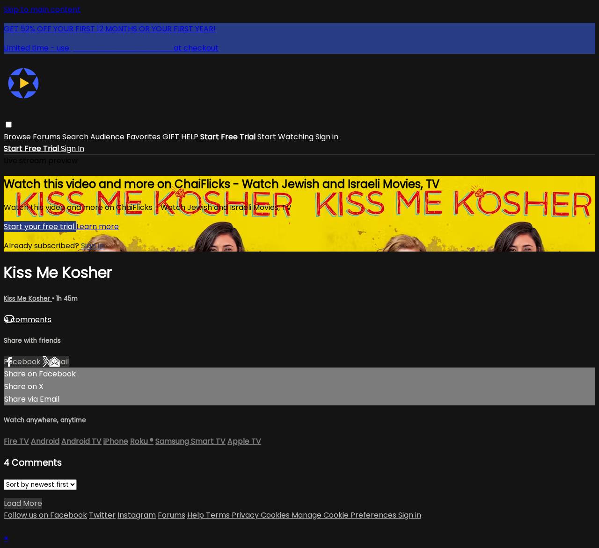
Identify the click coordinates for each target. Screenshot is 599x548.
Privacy (246, 515)
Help (196, 515)
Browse (18, 136)
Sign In (72, 148)
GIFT (170, 136)
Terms (219, 515)
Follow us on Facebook (45, 515)
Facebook (23, 361)
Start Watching (286, 136)
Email (59, 361)
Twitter (102, 515)
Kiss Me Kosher (28, 298)
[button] (9, 125)
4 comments (27, 319)
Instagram (136, 515)
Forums (47, 136)
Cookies (276, 515)
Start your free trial (40, 226)
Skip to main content (42, 9)
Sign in (326, 136)
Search (76, 136)
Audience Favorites (125, 136)
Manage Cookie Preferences (345, 515)
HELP (189, 136)
